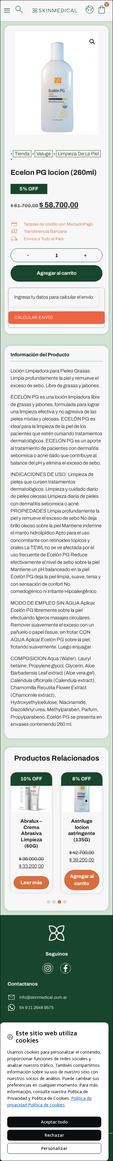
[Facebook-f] (65, 968)
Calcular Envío (33, 317)
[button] (92, 41)
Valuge (43, 153)
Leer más (31, 882)
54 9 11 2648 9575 (36, 1007)
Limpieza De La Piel (78, 153)
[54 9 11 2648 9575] (11, 1007)
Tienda (22, 153)
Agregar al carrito (57, 273)
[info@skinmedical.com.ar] (11, 997)
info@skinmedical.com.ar (43, 997)
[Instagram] (47, 968)
